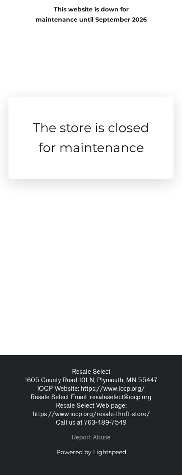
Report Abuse (91, 437)
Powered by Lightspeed (91, 452)
